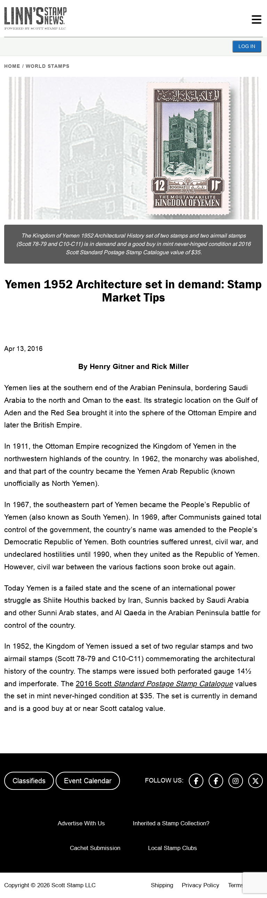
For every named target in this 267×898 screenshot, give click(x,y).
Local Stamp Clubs (172, 848)
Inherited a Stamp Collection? (171, 823)
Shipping (162, 885)
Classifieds (29, 781)
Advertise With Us (81, 823)
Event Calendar (88, 781)
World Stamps (48, 66)
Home (12, 66)
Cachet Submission (95, 848)
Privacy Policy (200, 885)
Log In (246, 46)
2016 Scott (154, 684)
